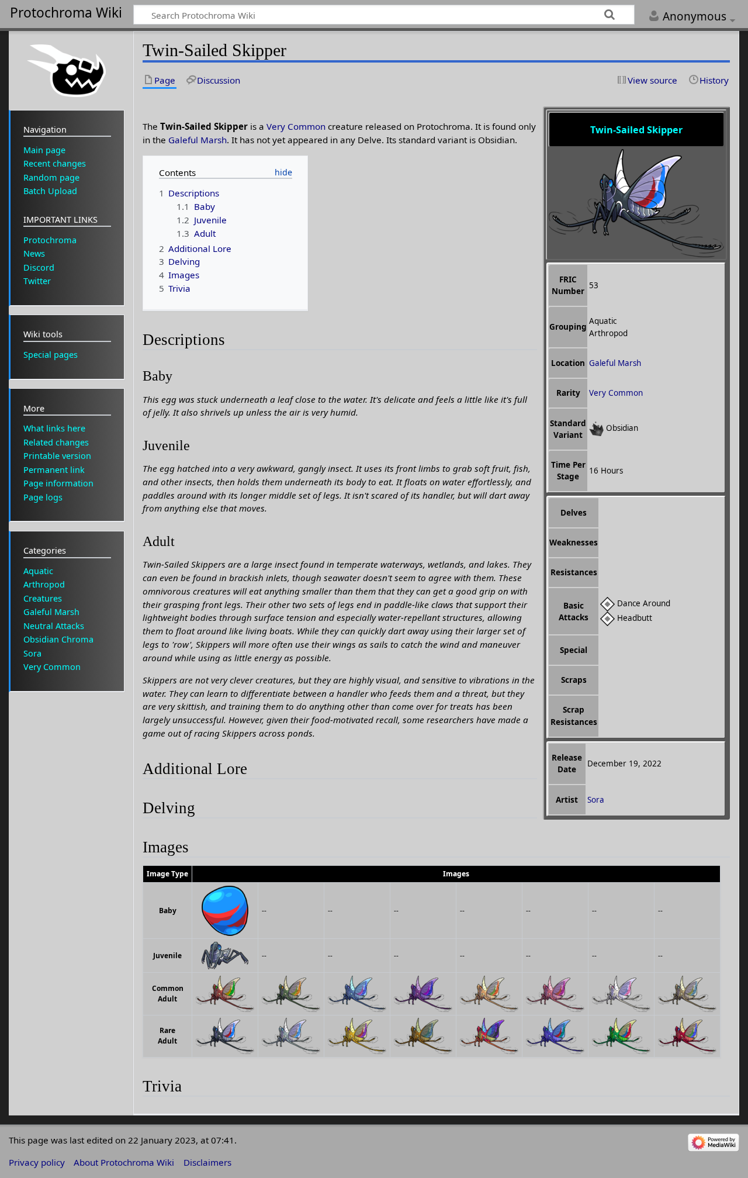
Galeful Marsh (615, 363)
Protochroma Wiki (66, 13)
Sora (595, 799)
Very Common (616, 393)
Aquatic (38, 570)
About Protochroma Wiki (124, 1162)
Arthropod (44, 584)
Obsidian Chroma (58, 639)
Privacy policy (37, 1162)
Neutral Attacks (53, 625)
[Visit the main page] (66, 69)
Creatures (42, 598)
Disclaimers (207, 1162)
